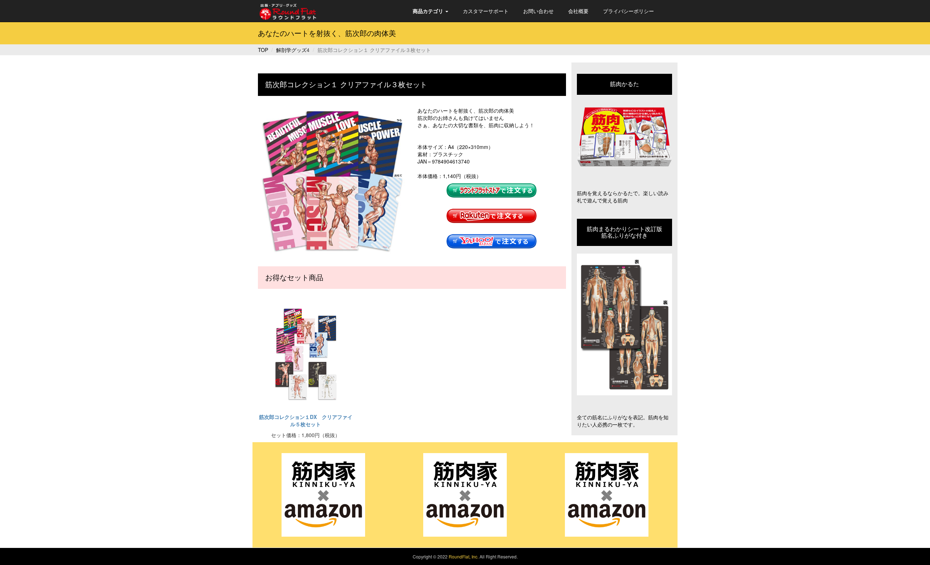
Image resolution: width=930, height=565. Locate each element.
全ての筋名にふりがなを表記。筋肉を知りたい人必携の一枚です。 (622, 420)
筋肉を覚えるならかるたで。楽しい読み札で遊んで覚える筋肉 (622, 196)
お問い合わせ (538, 11)
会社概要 (578, 11)
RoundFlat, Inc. (463, 556)
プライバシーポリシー (628, 11)
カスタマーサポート (486, 11)
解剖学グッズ (291, 49)
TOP (263, 49)
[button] (430, 11)
